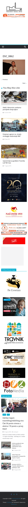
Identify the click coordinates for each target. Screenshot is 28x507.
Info (8, 414)
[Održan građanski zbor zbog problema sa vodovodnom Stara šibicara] (6, 447)
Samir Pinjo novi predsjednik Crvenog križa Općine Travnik (18, 456)
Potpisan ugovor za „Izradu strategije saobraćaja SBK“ (12, 135)
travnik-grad (15, 432)
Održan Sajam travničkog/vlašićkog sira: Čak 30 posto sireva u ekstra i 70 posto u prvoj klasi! (13, 423)
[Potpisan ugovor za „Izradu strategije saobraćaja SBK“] (14, 119)
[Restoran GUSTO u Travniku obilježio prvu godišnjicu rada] (6, 467)
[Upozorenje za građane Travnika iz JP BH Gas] (14, 146)
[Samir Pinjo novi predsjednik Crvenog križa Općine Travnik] (6, 457)
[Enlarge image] (25, 175)
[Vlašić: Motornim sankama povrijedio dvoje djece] (14, 92)
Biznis (4, 414)
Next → (25, 83)
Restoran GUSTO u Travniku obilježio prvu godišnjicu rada (18, 466)
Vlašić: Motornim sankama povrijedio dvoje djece (12, 109)
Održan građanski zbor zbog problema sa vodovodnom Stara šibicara (18, 446)
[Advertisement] (14, 32)
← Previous (4, 79)
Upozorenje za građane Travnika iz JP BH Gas (14, 162)
